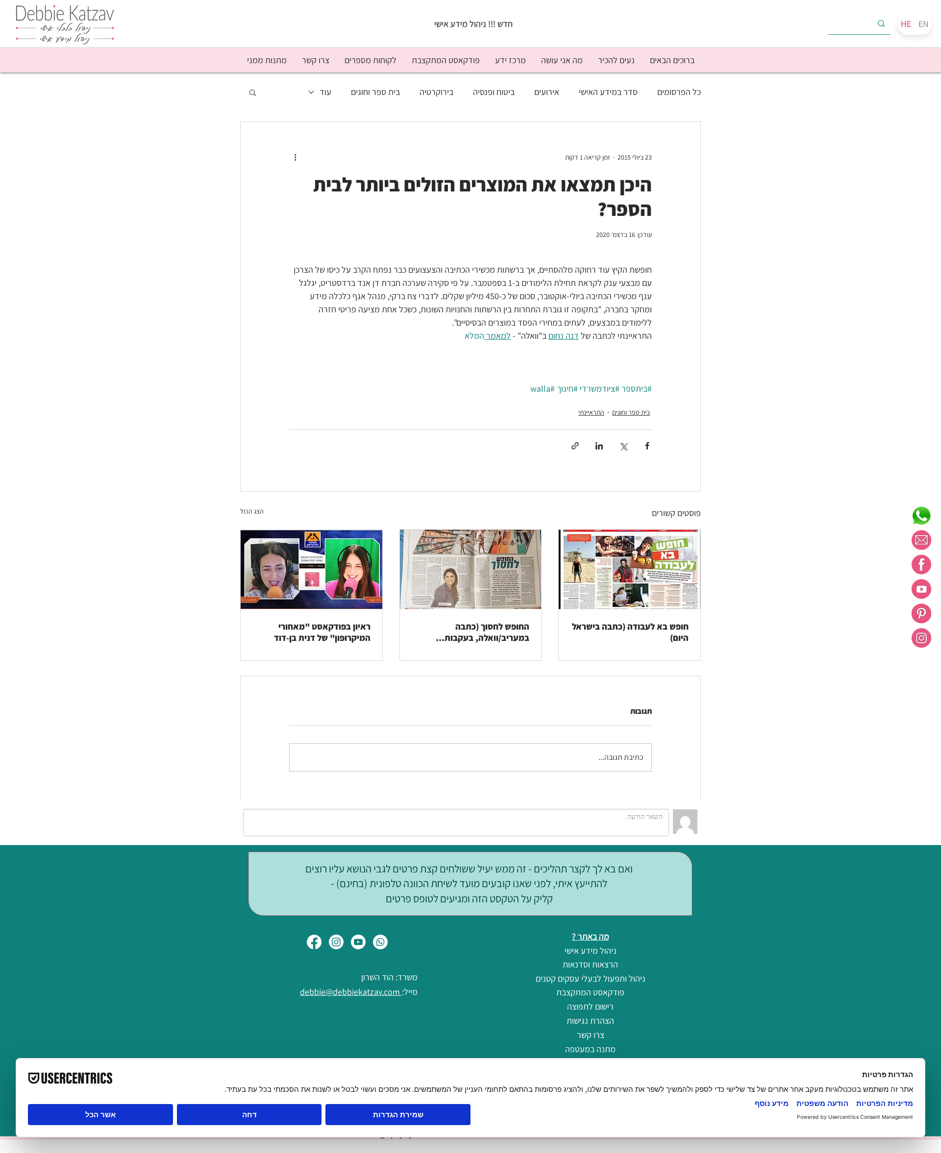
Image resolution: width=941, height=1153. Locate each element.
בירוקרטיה (436, 91)
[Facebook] (314, 942)
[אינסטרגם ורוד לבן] (921, 638)
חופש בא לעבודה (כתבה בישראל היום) (630, 632)
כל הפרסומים (679, 91)
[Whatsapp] (380, 942)
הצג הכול (252, 511)
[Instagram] (336, 942)
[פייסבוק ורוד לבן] (921, 564)
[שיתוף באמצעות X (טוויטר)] (623, 445)
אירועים (546, 91)
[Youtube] (358, 942)
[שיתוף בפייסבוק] (647, 445)
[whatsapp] (921, 515)
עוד (325, 91)
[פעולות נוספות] (295, 157)
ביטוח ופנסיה (494, 91)
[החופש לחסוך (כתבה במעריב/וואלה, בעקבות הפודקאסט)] (471, 569)
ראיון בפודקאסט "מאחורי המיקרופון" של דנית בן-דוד (322, 632)
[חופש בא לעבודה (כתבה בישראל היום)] (629, 569)
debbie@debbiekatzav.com (351, 991)
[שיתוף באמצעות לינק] (575, 445)
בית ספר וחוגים (375, 91)
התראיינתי (591, 412)
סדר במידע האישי (608, 91)
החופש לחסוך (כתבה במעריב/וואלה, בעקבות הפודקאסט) (487, 632)
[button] (616, 60)
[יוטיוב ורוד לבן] (921, 589)
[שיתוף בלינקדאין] (599, 445)
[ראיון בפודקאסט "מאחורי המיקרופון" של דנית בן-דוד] (311, 569)
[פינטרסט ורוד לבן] (921, 613)
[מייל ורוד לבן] (921, 540)
